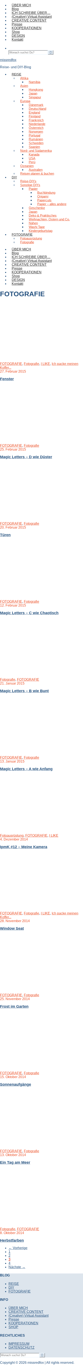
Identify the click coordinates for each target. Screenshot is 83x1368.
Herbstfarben (12, 1240)
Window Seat (12, 928)
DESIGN (18, 280)
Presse (17, 268)
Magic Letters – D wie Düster (26, 457)
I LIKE (45, 364)
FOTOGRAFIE (11, 364)
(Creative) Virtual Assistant (32, 261)
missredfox (8, 60)
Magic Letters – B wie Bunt (24, 691)
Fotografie (31, 364)
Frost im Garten (14, 1006)
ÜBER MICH (21, 249)
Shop (16, 276)
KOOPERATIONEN (27, 272)
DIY (11, 1287)
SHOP (13, 1327)
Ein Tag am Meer (15, 1162)
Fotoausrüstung (12, 835)
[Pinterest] (55, 44)
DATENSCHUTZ (21, 1347)
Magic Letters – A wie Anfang (26, 769)
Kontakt (17, 283)
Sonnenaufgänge (15, 1084)
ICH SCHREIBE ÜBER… (31, 257)
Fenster (7, 379)
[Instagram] (36, 44)
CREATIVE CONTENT (29, 264)
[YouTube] (42, 44)
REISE (14, 1284)
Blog (15, 253)
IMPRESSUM (19, 1344)
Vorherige (18, 1248)
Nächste (17, 1267)
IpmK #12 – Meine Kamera (23, 847)
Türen (5, 535)
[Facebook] (49, 44)
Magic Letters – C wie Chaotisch (29, 613)
